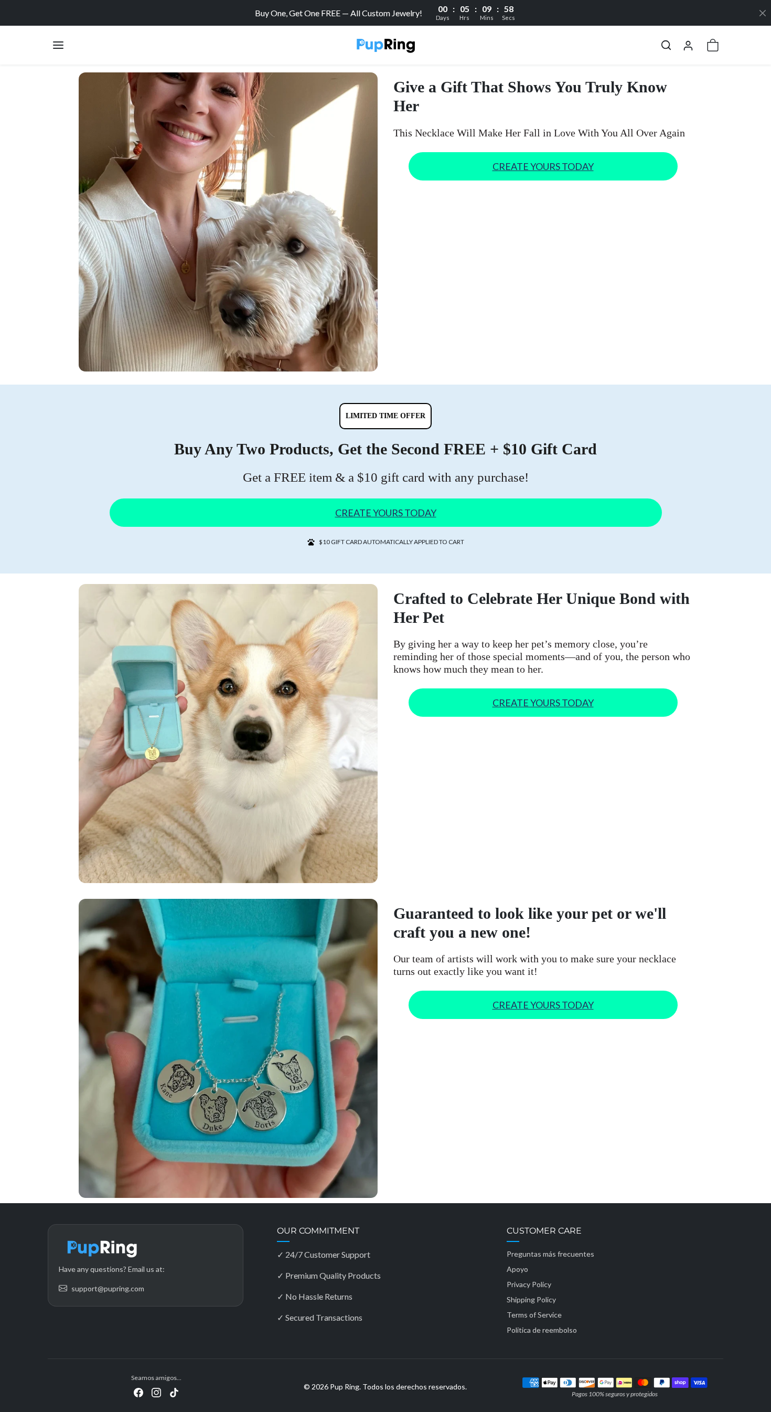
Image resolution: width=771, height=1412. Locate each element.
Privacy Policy (529, 1284)
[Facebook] (138, 1391)
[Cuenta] (688, 45)
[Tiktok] (174, 1391)
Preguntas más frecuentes (550, 1253)
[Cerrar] (762, 13)
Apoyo (517, 1269)
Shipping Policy (531, 1299)
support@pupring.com (107, 1288)
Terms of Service (534, 1314)
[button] (69, 45)
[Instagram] (156, 1391)
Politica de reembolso (542, 1329)
